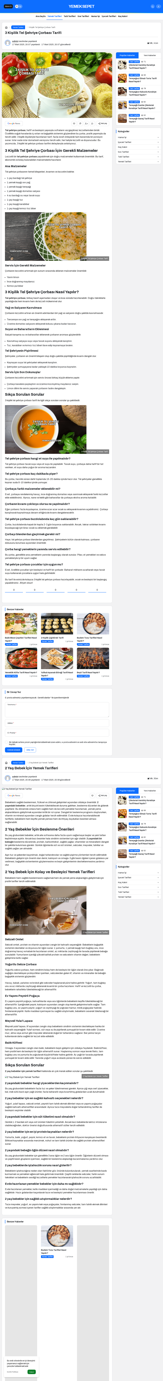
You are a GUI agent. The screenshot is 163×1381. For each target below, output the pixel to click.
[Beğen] (74, 123)
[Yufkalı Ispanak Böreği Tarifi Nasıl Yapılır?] (57, 664)
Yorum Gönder (13, 750)
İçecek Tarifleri (124, 142)
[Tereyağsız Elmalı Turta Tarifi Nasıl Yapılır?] (138, 78)
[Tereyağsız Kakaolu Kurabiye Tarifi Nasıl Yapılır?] (138, 92)
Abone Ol (8, 6)
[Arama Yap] (153, 6)
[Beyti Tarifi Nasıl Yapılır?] (93, 664)
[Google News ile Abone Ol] (14, 123)
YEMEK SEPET (81, 6)
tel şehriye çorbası (26, 156)
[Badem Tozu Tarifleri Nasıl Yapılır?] (93, 629)
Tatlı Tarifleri (123, 157)
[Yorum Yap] (80, 123)
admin (15, 41)
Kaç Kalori (122, 147)
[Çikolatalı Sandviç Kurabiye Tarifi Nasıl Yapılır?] (138, 65)
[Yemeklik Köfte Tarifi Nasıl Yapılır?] (21, 664)
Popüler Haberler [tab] (127, 55)
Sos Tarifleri (123, 152)
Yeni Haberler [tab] (150, 55)
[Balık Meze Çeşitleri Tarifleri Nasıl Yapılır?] (21, 629)
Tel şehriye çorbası (15, 130)
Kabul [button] (32, 1372)
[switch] (18, 6)
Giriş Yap (30, 750)
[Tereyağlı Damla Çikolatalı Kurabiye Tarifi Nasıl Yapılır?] (138, 105)
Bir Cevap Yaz (14, 692)
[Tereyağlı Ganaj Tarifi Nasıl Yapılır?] (138, 118)
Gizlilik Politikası (12, 1372)
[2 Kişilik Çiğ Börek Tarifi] (57, 629)
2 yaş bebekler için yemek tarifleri (23, 1071)
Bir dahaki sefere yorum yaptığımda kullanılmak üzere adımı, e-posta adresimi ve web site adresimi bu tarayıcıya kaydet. (58, 743)
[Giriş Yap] (158, 6)
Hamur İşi (122, 137)
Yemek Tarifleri (124, 162)
